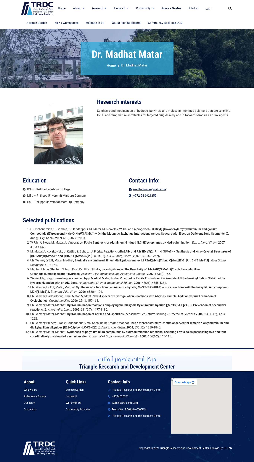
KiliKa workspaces (66, 23)
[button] (230, 8)
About (77, 8)
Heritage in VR (95, 23)
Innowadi (119, 8)
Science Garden (171, 8)
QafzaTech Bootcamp (126, 23)
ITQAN (228, 448)
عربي (209, 8)
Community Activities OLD (165, 23)
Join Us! (193, 8)
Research (97, 8)
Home (62, 8)
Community (143, 8)
